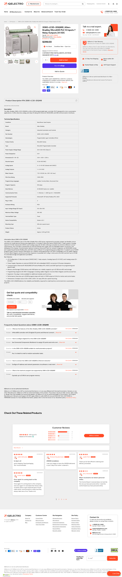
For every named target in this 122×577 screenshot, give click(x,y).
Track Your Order (40, 524)
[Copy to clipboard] (76, 100)
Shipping (44, 50)
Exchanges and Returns (42, 522)
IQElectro (13, 519)
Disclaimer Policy (71, 397)
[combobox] (64, 4)
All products (56, 520)
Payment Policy (75, 520)
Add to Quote (59, 71)
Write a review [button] (94, 435)
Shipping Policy (75, 524)
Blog (26, 522)
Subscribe (112, 558)
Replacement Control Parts (60, 524)
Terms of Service (75, 526)
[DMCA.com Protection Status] (114, 552)
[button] (109, 4)
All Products (12, 21)
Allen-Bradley (57, 37)
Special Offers (56, 528)
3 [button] (61, 499)
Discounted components (59, 526)
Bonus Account (40, 520)
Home (5, 21)
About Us (27, 518)
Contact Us (28, 520)
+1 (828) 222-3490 (111, 11)
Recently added (57, 531)
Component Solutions (58, 522)
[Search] (83, 4)
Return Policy (75, 518)
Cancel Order (39, 518)
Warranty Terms (75, 531)
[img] (18, 454)
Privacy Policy (75, 522)
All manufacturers (57, 518)
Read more (64, 82)
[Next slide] (36, 61)
